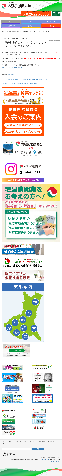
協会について (51, 22)
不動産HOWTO (10, 26)
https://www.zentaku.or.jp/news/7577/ (12, 67)
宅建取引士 (31, 26)
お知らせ (31, 22)
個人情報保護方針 (55, 461)
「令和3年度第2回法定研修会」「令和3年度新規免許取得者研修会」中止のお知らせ (26, 79)
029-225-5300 (45, 459)
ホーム (11, 22)
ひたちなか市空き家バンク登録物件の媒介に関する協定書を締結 (21, 83)
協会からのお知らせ (54, 40)
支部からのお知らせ (21, 441)
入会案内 (51, 26)
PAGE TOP (59, 460)
